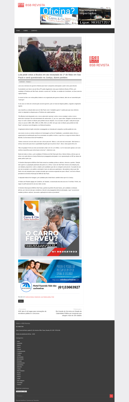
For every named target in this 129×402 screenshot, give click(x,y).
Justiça (19, 368)
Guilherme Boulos (29, 297)
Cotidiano (19, 353)
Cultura (19, 355)
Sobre (25, 30)
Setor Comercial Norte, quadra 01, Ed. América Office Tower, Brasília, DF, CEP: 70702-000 (38, 330)
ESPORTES (20, 365)
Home (18, 30)
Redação (28, 81)
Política (21, 301)
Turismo (19, 384)
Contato (34, 30)
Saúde (18, 378)
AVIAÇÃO (19, 343)
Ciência (19, 349)
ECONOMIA (20, 357)
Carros (19, 347)
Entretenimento (21, 363)
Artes (18, 341)
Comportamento (21, 351)
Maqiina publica (47, 297)
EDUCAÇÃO (20, 359)
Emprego (19, 361)
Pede (53, 297)
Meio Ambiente (20, 370)
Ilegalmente (37, 297)
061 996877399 (19, 326)
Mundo (19, 372)
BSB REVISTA (35, 5)
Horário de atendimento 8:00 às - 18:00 (25, 334)
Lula (42, 297)
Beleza (19, 345)
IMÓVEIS (19, 367)
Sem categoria (20, 380)
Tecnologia (19, 382)
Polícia (18, 374)
